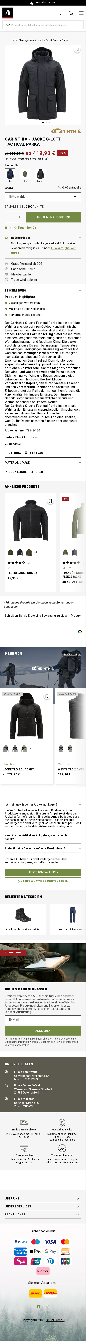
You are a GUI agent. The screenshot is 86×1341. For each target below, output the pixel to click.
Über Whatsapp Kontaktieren (45, 881)
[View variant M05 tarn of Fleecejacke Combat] (29, 552)
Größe (43, 188)
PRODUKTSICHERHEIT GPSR (24, 472)
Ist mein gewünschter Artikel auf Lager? (31, 804)
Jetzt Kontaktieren (43, 872)
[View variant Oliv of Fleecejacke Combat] (10, 552)
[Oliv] (25, 174)
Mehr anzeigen (72, 654)
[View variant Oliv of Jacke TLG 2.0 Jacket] (24, 749)
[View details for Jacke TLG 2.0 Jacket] (26, 716)
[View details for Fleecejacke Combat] (30, 520)
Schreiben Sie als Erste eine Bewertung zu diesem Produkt (43, 615)
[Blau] (10, 174)
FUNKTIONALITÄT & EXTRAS (24, 453)
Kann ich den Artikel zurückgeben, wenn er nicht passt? (36, 837)
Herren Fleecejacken (22, 40)
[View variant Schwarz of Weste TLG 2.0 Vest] (61, 749)
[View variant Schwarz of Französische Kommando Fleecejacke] (74, 552)
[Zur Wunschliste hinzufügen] (77, 49)
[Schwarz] (40, 174)
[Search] (7, 24)
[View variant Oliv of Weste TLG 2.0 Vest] (70, 749)
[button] (69, 188)
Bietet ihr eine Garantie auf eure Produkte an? (35, 848)
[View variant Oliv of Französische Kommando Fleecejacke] (65, 552)
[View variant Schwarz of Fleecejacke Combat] (20, 552)
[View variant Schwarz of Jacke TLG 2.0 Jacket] (15, 749)
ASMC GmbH (55, 1320)
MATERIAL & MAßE (17, 462)
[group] (23, 919)
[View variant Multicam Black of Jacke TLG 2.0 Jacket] (6, 749)
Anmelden (43, 1030)
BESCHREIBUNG (15, 290)
